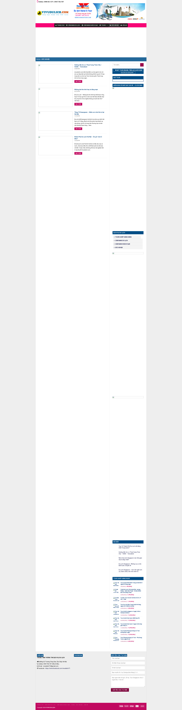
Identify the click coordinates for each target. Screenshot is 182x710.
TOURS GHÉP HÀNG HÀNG (123, 237)
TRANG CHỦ (60, 25)
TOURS (103, 25)
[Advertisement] (91, 41)
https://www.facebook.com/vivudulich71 (57, 668)
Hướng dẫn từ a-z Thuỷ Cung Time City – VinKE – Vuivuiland (129, 553)
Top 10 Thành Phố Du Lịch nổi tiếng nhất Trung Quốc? (129, 547)
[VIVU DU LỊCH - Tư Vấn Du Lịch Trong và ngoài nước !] (53, 13)
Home (38, 59)
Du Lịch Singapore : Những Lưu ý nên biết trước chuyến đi (130, 564)
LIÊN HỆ (124, 25)
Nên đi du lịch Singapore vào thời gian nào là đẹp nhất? (130, 559)
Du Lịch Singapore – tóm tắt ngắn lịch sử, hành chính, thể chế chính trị (130, 570)
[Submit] (142, 65)
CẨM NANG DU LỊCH (74, 25)
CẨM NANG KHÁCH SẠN (91, 25)
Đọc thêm (78, 81)
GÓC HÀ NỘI (115, 25)
